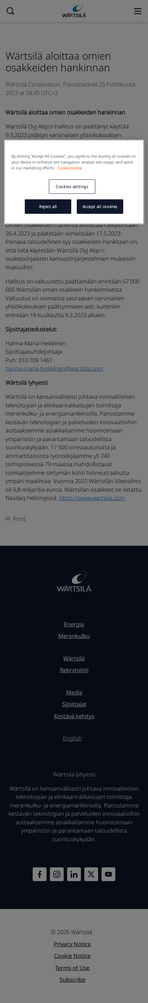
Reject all (48, 206)
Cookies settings (72, 186)
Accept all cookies (100, 206)
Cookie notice (69, 167)
